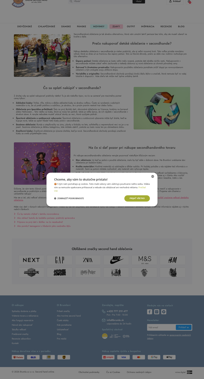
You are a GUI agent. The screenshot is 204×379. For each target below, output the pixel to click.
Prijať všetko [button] (137, 198)
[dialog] (102, 189)
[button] (69, 198)
